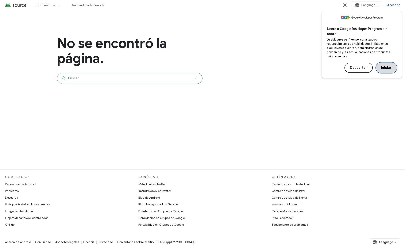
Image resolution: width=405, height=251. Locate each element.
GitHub (10, 225)
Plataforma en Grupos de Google (160, 211)
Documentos (45, 5)
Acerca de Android (18, 242)
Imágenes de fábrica (19, 211)
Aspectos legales (67, 242)
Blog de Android (149, 197)
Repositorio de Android (20, 184)
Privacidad (106, 242)
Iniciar (386, 68)
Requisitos (12, 191)
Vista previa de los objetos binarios (27, 204)
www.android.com (284, 204)
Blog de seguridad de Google (158, 204)
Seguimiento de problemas (290, 225)
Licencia (88, 242)
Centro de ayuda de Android (291, 184)
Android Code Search (88, 5)
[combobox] (129, 78)
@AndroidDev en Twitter (154, 191)
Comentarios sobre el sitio (135, 242)
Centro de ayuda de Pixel (288, 191)
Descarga (11, 197)
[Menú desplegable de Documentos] (61, 5)
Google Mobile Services (287, 211)
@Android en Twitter (152, 184)
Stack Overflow (282, 218)
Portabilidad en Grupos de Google (161, 225)
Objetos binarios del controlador (26, 218)
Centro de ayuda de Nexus (289, 197)
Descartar (358, 68)
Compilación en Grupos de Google (161, 218)
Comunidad (43, 242)
